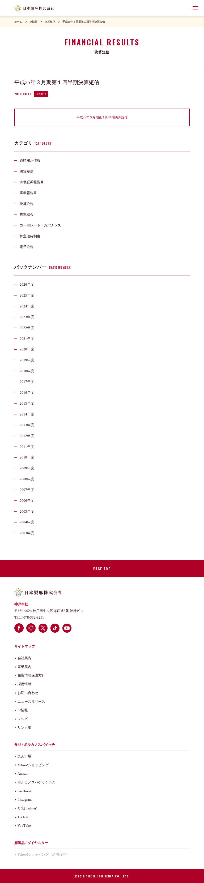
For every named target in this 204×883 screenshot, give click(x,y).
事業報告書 (28, 193)
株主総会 (26, 214)
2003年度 (27, 533)
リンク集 (24, 728)
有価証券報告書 (32, 182)
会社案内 (24, 658)
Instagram (25, 799)
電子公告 (26, 247)
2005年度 (27, 511)
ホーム (18, 21)
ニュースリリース (31, 702)
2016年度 (27, 393)
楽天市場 (24, 756)
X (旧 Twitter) (27, 808)
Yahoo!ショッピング (33, 765)
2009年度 (27, 468)
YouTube (24, 826)
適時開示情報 (30, 160)
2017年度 (27, 382)
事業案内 (24, 667)
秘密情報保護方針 (31, 675)
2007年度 (27, 490)
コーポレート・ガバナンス (40, 225)
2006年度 (27, 501)
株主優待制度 (30, 236)
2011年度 (27, 447)
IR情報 (33, 21)
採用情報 (24, 684)
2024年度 (27, 306)
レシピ (23, 719)
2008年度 (27, 479)
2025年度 (27, 295)
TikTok (23, 817)
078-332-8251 (33, 617)
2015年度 (27, 403)
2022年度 (27, 328)
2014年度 (27, 414)
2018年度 (27, 371)
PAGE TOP (102, 568)
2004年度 (27, 522)
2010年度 (27, 457)
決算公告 (26, 204)
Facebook (25, 791)
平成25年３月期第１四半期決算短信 (83, 21)
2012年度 (27, 436)
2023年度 (27, 317)
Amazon (23, 773)
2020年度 (27, 349)
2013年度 (27, 425)
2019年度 (27, 360)
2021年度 (27, 339)
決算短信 (50, 21)
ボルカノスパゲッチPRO (36, 782)
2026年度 (27, 284)
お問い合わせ (28, 693)
